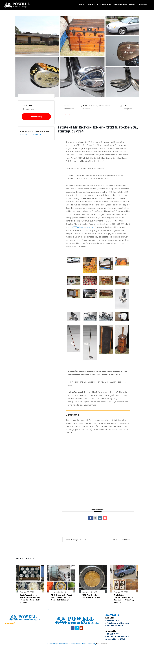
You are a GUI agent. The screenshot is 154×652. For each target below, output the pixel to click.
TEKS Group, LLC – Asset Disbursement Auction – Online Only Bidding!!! (61, 597)
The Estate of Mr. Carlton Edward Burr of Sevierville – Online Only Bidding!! (124, 599)
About (132, 5)
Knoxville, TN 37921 (114, 626)
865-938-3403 (112, 620)
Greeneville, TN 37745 (115, 639)
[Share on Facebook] (90, 518)
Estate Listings (120, 5)
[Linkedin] (100, 518)
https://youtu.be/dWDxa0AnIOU (30, 135)
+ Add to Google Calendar (76, 539)
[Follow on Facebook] (72, 628)
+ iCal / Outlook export (121, 539)
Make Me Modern (101, 644)
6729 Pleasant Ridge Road (117, 623)
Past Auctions (104, 5)
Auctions (90, 5)
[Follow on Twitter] (77, 628)
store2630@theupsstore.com (81, 227)
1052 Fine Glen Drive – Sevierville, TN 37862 (91, 596)
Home (81, 5)
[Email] (105, 518)
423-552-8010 (112, 634)
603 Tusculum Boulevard (117, 636)
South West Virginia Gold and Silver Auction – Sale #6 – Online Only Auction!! (30, 599)
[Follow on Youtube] (81, 628)
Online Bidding (36, 117)
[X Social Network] (95, 518)
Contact (143, 5)
